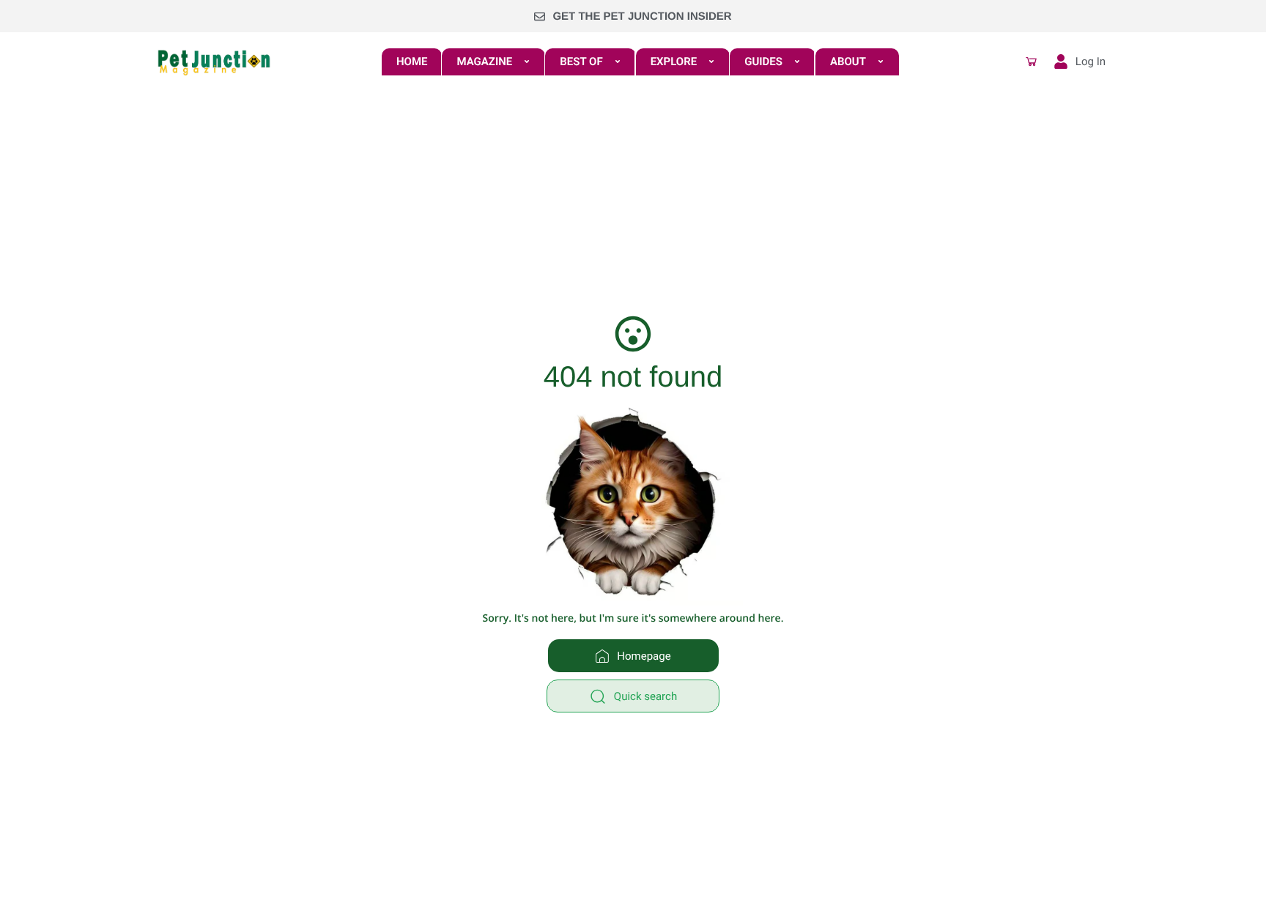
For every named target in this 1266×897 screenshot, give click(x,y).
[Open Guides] (797, 61)
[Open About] (880, 61)
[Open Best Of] (617, 61)
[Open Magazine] (526, 61)
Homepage (643, 656)
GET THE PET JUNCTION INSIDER (641, 16)
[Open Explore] (711, 61)
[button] (1032, 61)
